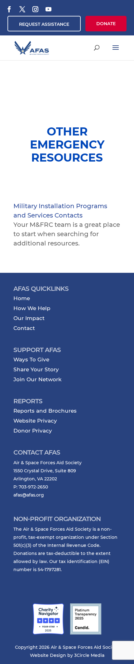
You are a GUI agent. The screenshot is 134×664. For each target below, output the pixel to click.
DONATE (106, 23)
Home (21, 298)
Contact (24, 328)
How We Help (31, 308)
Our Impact (29, 318)
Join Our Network (37, 379)
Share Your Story (36, 369)
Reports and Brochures (45, 411)
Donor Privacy (32, 431)
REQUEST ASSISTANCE (44, 24)
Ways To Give (31, 359)
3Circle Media (89, 655)
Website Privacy (35, 421)
